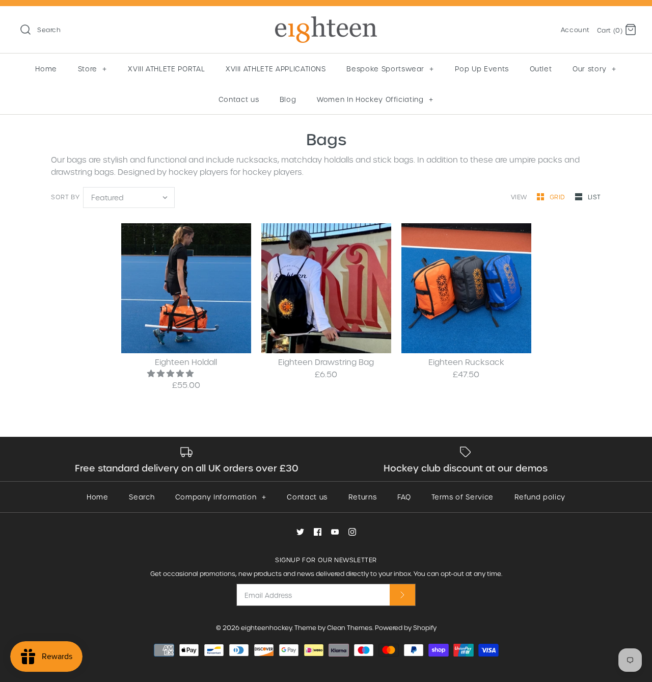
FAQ (404, 497)
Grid (558, 196)
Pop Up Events (481, 68)
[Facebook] (317, 532)
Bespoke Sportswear (390, 68)
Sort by (65, 196)
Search (141, 497)
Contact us (239, 99)
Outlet (541, 68)
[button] (171, 373)
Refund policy (539, 497)
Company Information (220, 497)
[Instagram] (352, 532)
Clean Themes (349, 627)
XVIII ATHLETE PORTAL (166, 68)
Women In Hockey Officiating (375, 99)
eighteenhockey (266, 627)
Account (575, 29)
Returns (362, 497)
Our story (594, 68)
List (594, 196)
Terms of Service (462, 497)
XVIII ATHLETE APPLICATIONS (276, 68)
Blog (288, 99)
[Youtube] (335, 532)
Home (46, 68)
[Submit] (402, 594)
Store (92, 68)
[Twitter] (300, 532)
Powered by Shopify (406, 627)
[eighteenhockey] (326, 22)
